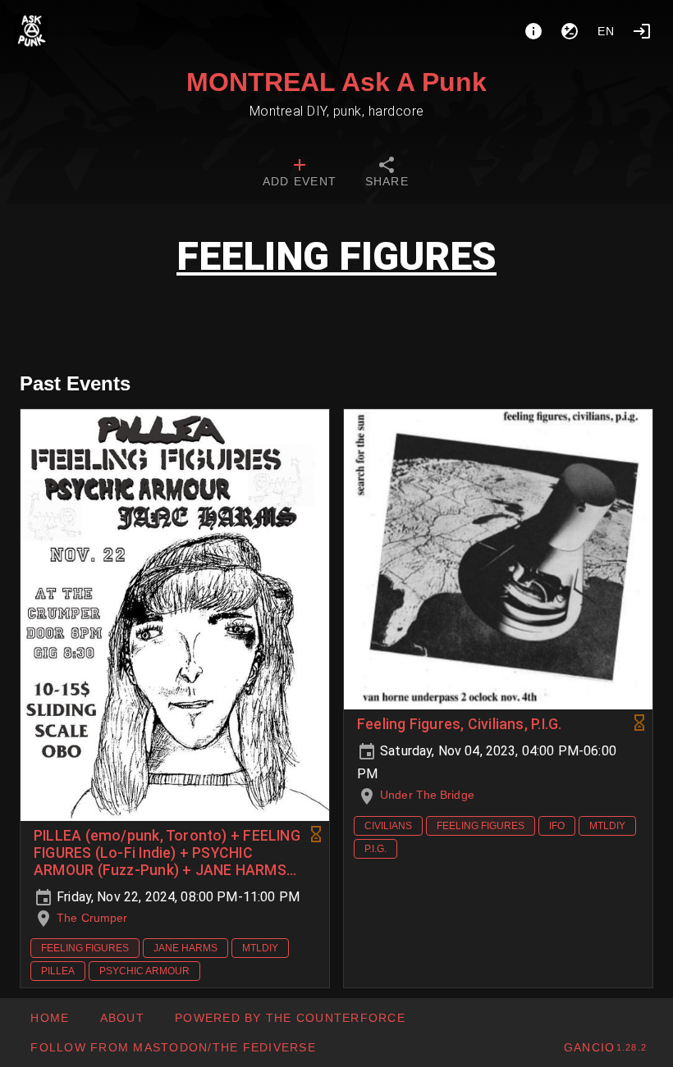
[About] (533, 31)
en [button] (606, 31)
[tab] (300, 173)
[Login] (642, 31)
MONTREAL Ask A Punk (336, 82)
